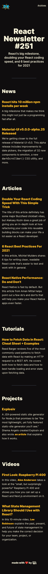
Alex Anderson (27, 480)
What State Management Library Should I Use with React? (21, 510)
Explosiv (8, 409)
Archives (42, 5)
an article (20, 434)
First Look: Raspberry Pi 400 (24, 475)
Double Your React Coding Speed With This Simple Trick (22, 203)
